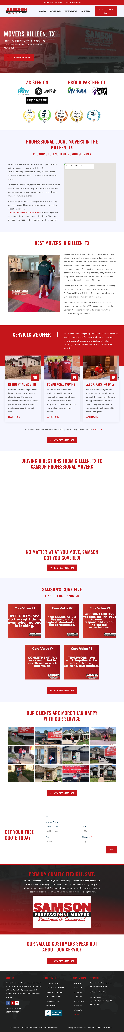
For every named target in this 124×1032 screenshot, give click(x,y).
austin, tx (78, 1006)
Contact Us (85, 11)
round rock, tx (80, 1001)
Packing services (53, 1001)
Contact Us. (97, 429)
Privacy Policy (73, 1028)
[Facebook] (8, 1003)
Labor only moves (53, 997)
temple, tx (78, 988)
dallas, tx (78, 1010)
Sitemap (99, 1028)
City (84, 826)
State (48, 837)
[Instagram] (17, 1003)
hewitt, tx (78, 997)
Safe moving (51, 1006)
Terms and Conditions (86, 1028)
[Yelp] (13, 1003)
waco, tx (77, 983)
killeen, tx (78, 1015)
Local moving (52, 983)
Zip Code (86, 837)
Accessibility (107, 1028)
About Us (42, 11)
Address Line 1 (52, 826)
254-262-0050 (101, 992)
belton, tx (78, 992)
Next (111, 850)
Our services (55, 11)
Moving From (52, 822)
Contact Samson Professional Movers (24, 212)
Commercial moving (54, 992)
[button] (62, 912)
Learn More (14, 417)
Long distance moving (55, 988)
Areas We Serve (70, 11)
